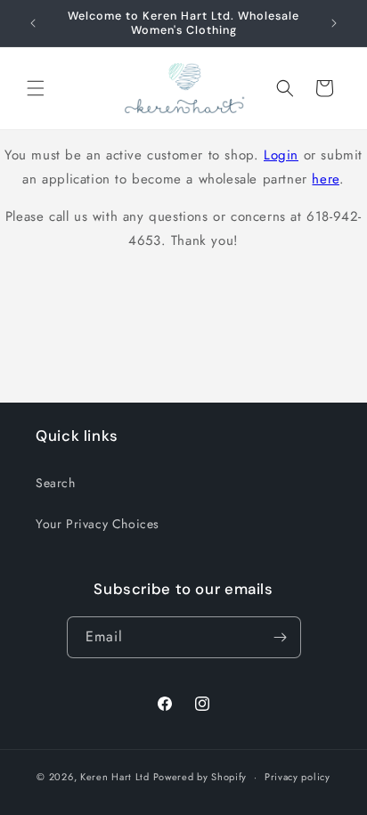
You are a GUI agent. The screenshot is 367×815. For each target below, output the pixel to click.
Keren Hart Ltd (115, 777)
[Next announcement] (334, 23)
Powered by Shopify (200, 777)
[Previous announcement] (33, 23)
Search (56, 483)
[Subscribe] (280, 637)
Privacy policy (297, 777)
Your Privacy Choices (97, 524)
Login (281, 155)
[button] (35, 88)
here (325, 179)
